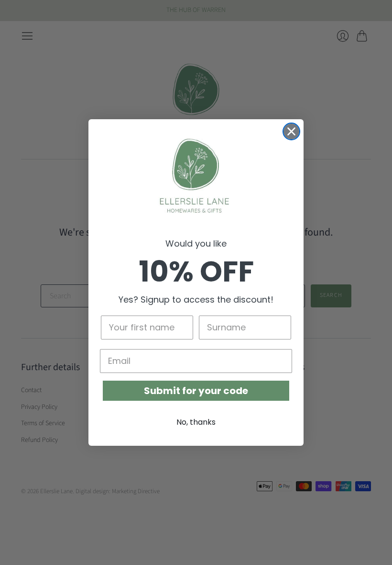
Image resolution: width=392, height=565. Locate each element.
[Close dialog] (291, 131)
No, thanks (196, 422)
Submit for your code (196, 390)
